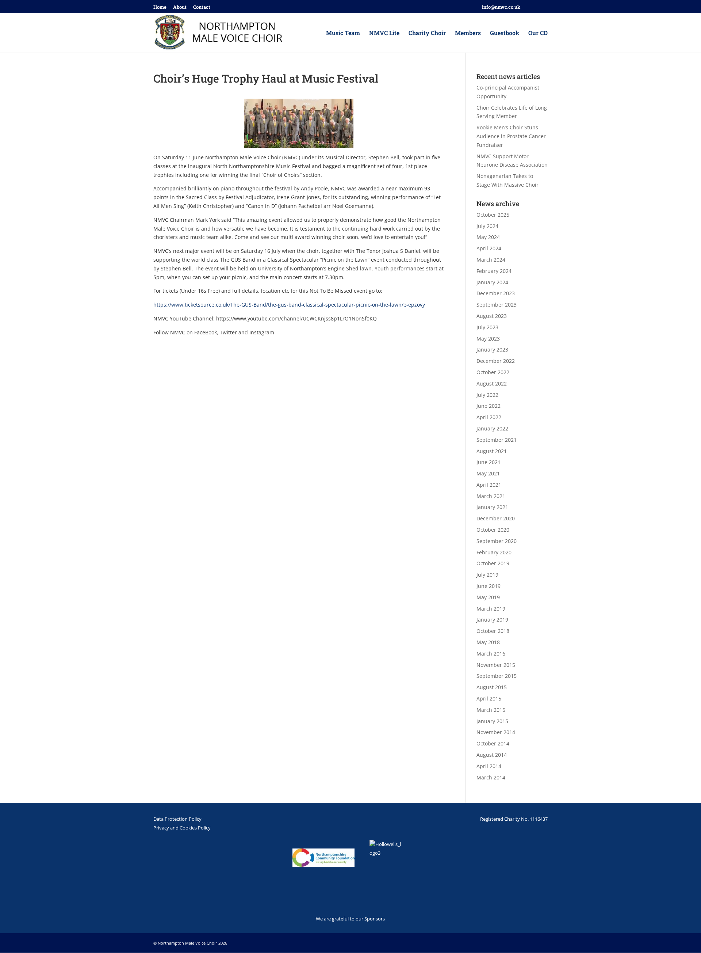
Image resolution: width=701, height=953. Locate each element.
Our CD (538, 33)
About (180, 7)
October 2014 (492, 743)
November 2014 (495, 732)
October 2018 (492, 630)
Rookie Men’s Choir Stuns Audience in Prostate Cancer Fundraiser (511, 136)
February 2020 (494, 552)
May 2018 (488, 642)
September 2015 (496, 675)
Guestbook (504, 33)
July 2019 (487, 574)
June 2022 (488, 405)
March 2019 (490, 608)
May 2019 (488, 597)
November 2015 (495, 664)
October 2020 (492, 529)
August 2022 (491, 383)
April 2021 (488, 484)
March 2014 (490, 777)
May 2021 (488, 473)
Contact (201, 7)
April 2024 (488, 248)
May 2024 (488, 236)
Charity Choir (427, 33)
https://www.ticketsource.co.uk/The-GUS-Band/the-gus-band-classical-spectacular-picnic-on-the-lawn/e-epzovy (289, 304)
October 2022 (492, 372)
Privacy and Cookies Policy (182, 827)
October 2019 (492, 563)
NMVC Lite (384, 33)
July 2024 (487, 226)
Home (159, 7)
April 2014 (488, 766)
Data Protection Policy (177, 819)
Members (468, 33)
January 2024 (492, 282)
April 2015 (488, 698)
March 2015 (490, 709)
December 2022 (495, 360)
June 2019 (488, 585)
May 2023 (488, 338)
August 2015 (491, 687)
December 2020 (495, 518)
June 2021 (488, 462)
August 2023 (491, 315)
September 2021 (496, 439)
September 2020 (496, 541)
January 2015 (492, 721)
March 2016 (490, 653)
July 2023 (487, 327)
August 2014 (491, 754)
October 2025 (492, 214)
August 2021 (491, 451)
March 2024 (490, 259)
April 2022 (488, 417)
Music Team (343, 33)
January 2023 (492, 349)
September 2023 (496, 304)
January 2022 (492, 428)
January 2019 (492, 619)
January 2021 (492, 507)
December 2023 (495, 293)
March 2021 (490, 496)
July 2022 (487, 394)
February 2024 (494, 270)
